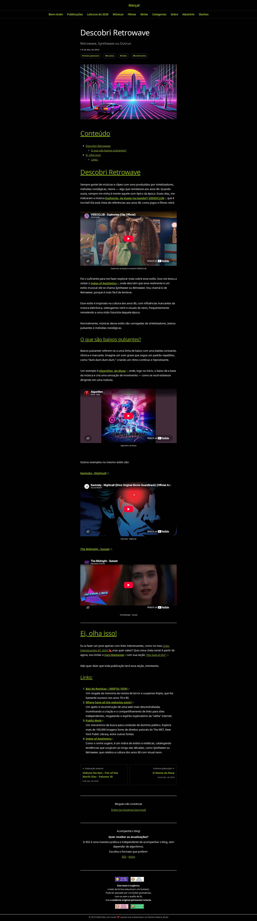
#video (123, 55)
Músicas (118, 14)
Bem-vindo (56, 14)
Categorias (159, 14)
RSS (124, 856)
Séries (144, 14)
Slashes (203, 14)
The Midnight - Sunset (94, 549)
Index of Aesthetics (104, 283)
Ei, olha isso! (93, 155)
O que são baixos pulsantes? (108, 150)
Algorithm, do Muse (112, 371)
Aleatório (188, 14)
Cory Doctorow (114, 655)
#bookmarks (139, 55)
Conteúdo (95, 133)
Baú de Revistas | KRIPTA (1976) (106, 688)
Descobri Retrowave (98, 146)
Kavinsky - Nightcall (93, 473)
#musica (109, 55)
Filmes (132, 14)
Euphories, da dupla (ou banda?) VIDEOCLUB (134, 198)
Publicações (75, 14)
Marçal (134, 5)
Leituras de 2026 (97, 14)
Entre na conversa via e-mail (128, 810)
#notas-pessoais (90, 55)
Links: (94, 159)
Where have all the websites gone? (109, 702)
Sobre (174, 14)
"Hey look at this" (156, 655)
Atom (131, 856)
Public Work (93, 720)
